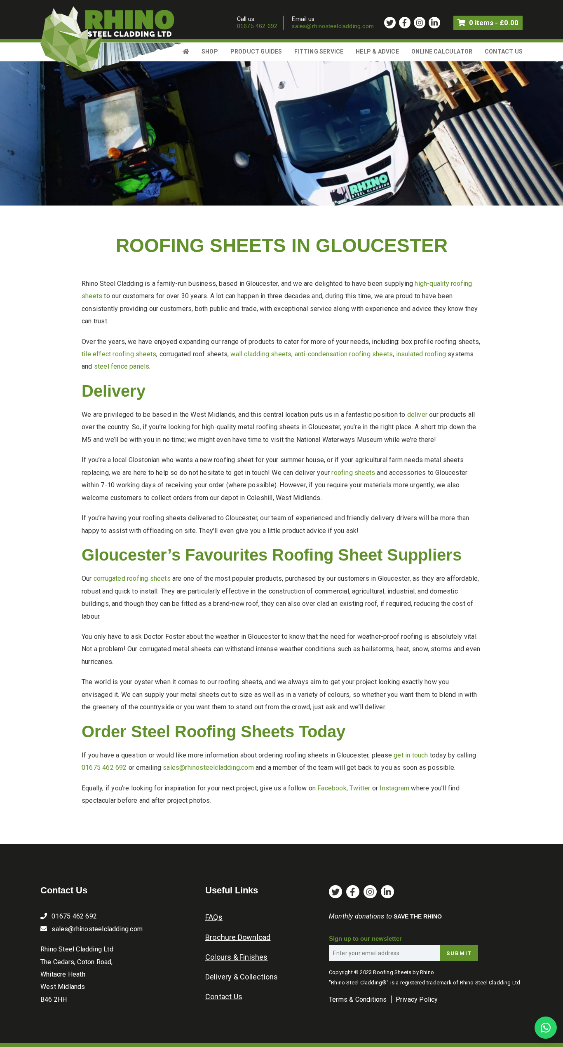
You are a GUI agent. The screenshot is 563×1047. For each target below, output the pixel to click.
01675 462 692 (257, 26)
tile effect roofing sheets (119, 354)
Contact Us (504, 51)
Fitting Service (318, 51)
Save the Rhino (418, 916)
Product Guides (256, 51)
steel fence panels (122, 366)
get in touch (411, 755)
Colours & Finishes (236, 957)
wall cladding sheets (260, 354)
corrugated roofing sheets (132, 578)
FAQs (214, 917)
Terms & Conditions (358, 999)
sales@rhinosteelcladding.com (333, 26)
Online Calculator (441, 51)
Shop (210, 51)
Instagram (394, 788)
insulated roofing (421, 354)
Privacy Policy (417, 999)
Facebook (332, 788)
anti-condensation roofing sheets (344, 354)
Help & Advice (377, 51)
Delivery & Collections (241, 976)
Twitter (360, 788)
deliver (417, 414)
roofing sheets (353, 473)
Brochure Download (237, 937)
